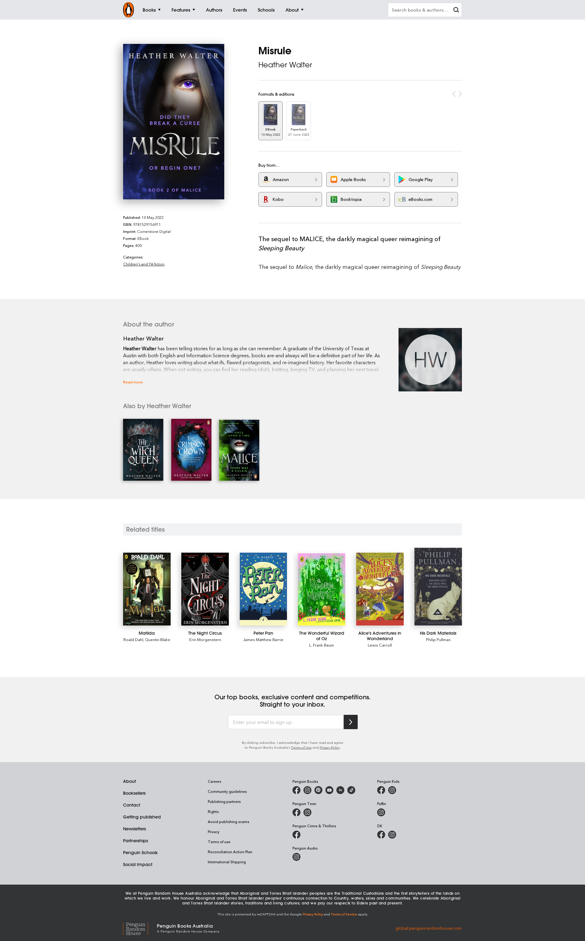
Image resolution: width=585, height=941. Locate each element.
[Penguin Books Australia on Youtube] (329, 790)
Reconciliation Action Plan (230, 851)
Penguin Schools (140, 852)
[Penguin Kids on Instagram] (392, 790)
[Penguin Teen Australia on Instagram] (307, 812)
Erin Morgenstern (205, 639)
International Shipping (227, 861)
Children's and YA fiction (144, 264)
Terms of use (219, 841)
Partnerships (135, 840)
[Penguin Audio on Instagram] (296, 857)
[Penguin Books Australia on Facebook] (296, 790)
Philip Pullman (438, 639)
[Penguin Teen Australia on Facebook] (296, 812)
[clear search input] (456, 10)
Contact (131, 805)
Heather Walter (285, 64)
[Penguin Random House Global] (140, 928)
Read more (133, 382)
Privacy (213, 831)
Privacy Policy (330, 747)
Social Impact (137, 864)
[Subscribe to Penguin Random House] (351, 722)
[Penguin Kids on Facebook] (381, 790)
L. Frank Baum (321, 645)
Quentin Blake (157, 639)
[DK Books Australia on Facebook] (381, 835)
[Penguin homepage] (128, 9)
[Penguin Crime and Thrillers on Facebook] (296, 835)
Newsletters (134, 829)
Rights (213, 811)
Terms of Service (344, 914)
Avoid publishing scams (228, 821)
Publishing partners (224, 801)
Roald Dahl (133, 639)
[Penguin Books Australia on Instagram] (307, 790)
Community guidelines (227, 791)
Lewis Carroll (380, 645)
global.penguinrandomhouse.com (428, 928)
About (129, 781)
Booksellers (134, 793)
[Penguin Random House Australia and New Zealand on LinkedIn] (340, 790)
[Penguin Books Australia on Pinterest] (318, 790)
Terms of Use (301, 747)
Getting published (142, 817)
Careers (214, 781)
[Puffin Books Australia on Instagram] (381, 812)
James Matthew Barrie (263, 639)
